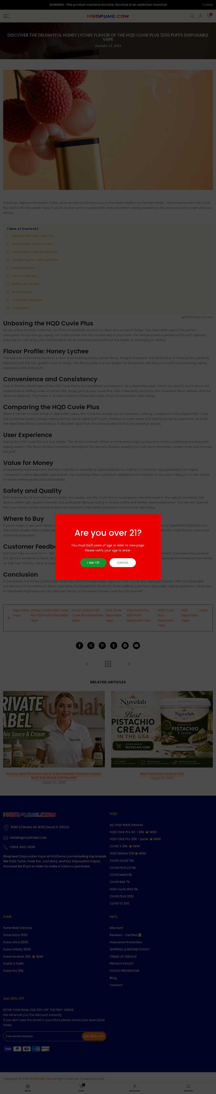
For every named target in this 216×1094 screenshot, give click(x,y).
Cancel (122, 563)
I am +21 (93, 563)
